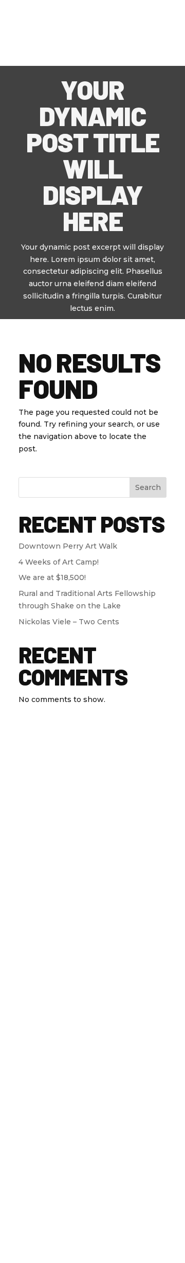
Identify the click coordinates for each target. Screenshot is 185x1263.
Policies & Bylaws (124, 1209)
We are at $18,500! (52, 577)
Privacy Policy (54, 1209)
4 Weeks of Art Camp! (58, 562)
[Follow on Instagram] (128, 811)
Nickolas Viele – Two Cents (68, 621)
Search (148, 487)
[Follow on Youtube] (80, 811)
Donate (96, 14)
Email (92, 1083)
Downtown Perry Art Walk (67, 546)
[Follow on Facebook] (57, 811)
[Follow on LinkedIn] (104, 811)
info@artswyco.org (92, 919)
